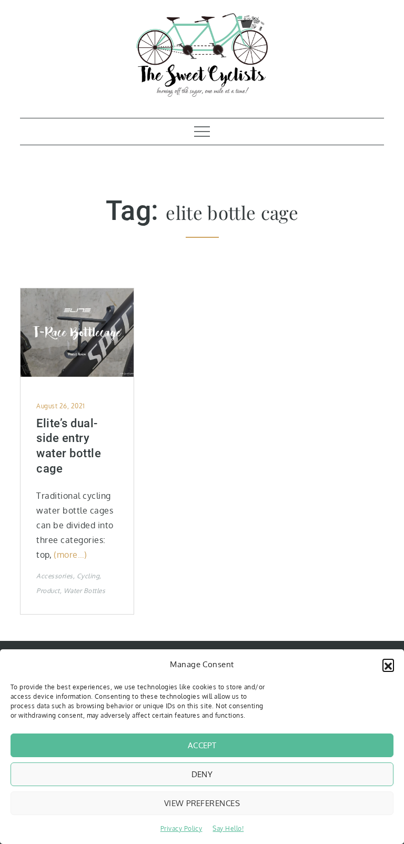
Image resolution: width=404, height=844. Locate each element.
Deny (202, 774)
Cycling (88, 576)
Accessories (54, 576)
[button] (388, 664)
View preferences (202, 803)
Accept (202, 745)
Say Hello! (228, 828)
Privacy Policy (181, 828)
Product (47, 591)
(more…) (70, 554)
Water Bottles (84, 591)
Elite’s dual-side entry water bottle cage (68, 446)
